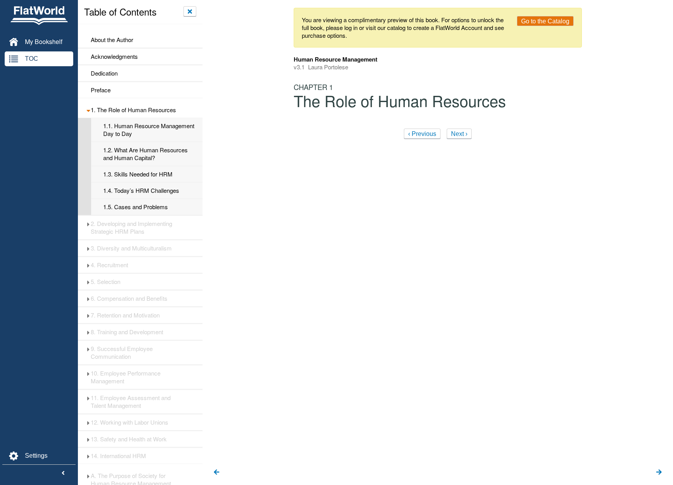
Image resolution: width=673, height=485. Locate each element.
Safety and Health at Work (129, 439)
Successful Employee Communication (122, 352)
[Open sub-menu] (88, 110)
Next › (459, 134)
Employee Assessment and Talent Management (131, 401)
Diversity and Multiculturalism (131, 248)
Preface (101, 90)
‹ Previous (422, 134)
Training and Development (127, 332)
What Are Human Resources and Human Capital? (145, 154)
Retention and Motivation (125, 315)
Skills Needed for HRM (138, 174)
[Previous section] (216, 472)
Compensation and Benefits (129, 298)
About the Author (112, 40)
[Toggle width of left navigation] (63, 473)
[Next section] (659, 472)
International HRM (118, 456)
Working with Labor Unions (129, 422)
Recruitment (109, 265)
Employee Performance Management (125, 377)
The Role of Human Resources (133, 110)
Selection (105, 282)
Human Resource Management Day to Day (148, 130)
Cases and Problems (135, 207)
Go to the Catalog (545, 21)
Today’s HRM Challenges (141, 190)
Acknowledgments (114, 56)
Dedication (104, 73)
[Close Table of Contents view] (189, 11)
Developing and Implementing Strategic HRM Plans (131, 227)
